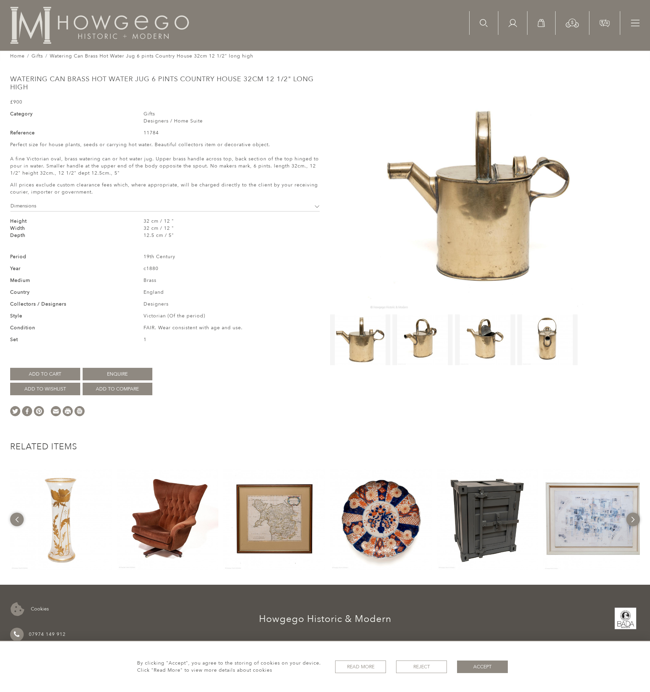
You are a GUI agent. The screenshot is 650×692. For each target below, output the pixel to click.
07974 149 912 (47, 634)
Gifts (37, 56)
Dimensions (23, 206)
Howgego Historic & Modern (325, 618)
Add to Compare (117, 389)
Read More (360, 667)
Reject (421, 667)
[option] (61, 519)
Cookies (39, 608)
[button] (572, 22)
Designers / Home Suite (173, 121)
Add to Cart (45, 374)
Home (17, 56)
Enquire (117, 374)
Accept (482, 667)
